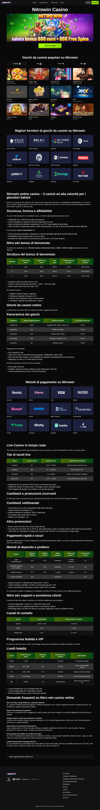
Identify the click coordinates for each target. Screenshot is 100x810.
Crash (60, 63)
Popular (16, 63)
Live (38, 63)
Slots (81, 63)
